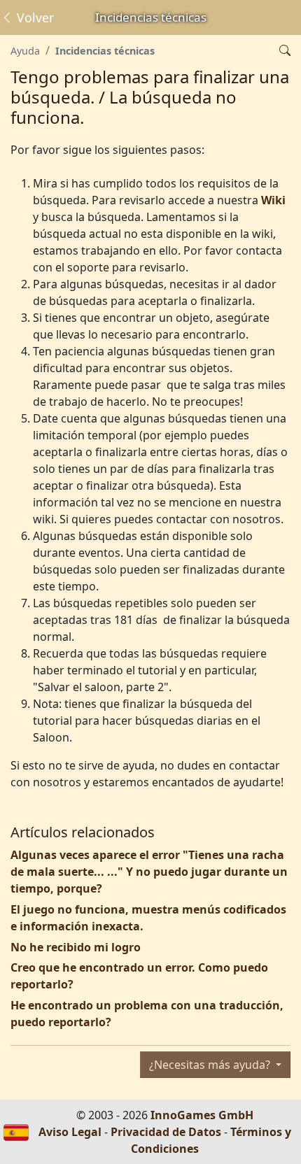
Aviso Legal (70, 1132)
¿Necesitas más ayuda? (211, 1064)
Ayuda (25, 50)
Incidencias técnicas (105, 50)
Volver (33, 17)
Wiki (273, 200)
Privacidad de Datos (166, 1132)
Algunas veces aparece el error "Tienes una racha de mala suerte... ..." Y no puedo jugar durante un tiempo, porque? (149, 871)
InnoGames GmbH (201, 1115)
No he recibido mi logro (75, 947)
